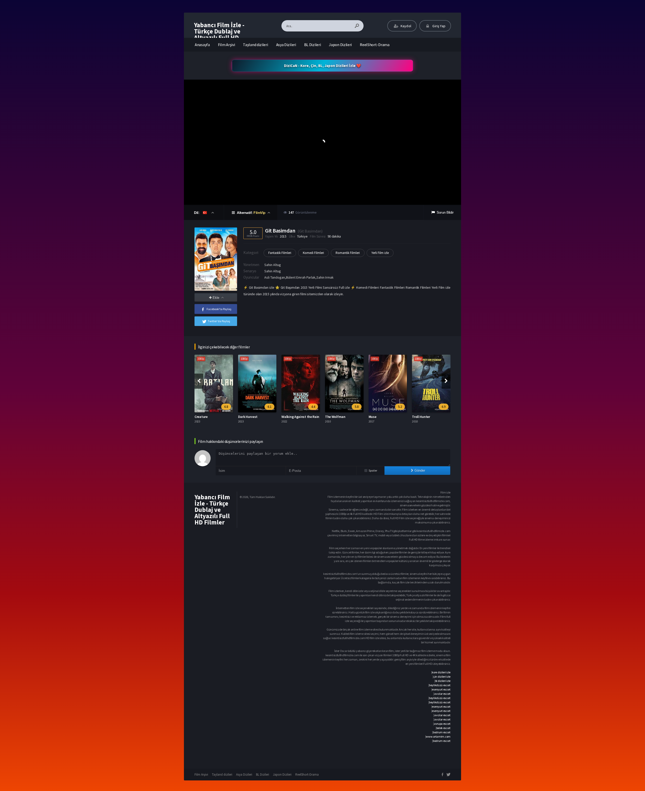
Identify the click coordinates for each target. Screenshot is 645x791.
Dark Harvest (204, 416)
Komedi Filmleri (313, 253)
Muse (329, 416)
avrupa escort (442, 724)
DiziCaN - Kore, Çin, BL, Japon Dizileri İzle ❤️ (322, 65)
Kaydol (405, 26)
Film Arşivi (226, 44)
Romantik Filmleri (348, 253)
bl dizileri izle (442, 681)
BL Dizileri (312, 44)
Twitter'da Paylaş (219, 321)
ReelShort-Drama (375, 44)
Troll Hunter (377, 416)
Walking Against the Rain (257, 416)
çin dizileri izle (441, 676)
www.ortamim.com (438, 736)
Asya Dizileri (286, 44)
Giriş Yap (438, 26)
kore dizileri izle (441, 672)
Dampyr (418, 416)
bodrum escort (441, 732)
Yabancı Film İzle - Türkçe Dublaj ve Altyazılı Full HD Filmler (219, 34)
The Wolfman (292, 416)
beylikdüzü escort (439, 685)
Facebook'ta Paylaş (219, 309)
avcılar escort (442, 694)
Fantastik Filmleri (279, 253)
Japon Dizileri (340, 44)
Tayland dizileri (255, 44)
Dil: (197, 213)
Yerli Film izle (380, 253)
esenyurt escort (441, 689)
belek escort (443, 728)
